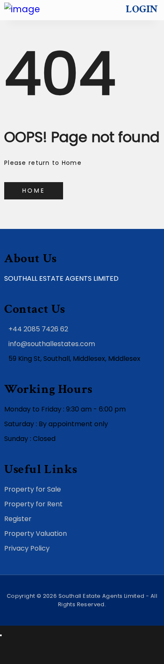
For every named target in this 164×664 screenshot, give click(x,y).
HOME (33, 190)
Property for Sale (32, 489)
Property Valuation (35, 533)
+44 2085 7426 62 (38, 329)
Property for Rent (33, 504)
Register (18, 519)
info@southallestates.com (51, 344)
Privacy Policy (27, 548)
